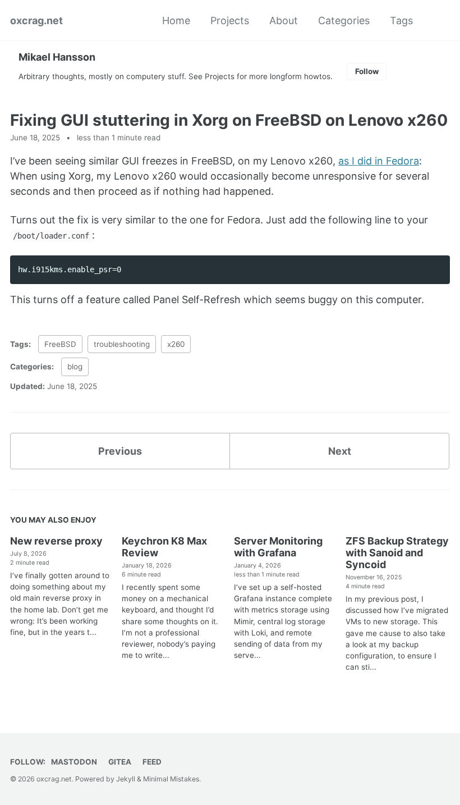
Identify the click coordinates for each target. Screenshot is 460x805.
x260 (176, 344)
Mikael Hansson (57, 57)
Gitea (119, 761)
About (283, 20)
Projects (229, 20)
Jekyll (125, 779)
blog (74, 366)
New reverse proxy (56, 541)
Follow (367, 71)
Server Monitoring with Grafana (278, 547)
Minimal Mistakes (171, 779)
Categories (344, 20)
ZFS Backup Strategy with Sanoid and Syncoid (397, 552)
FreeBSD (60, 344)
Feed (152, 761)
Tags (401, 20)
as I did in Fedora (378, 161)
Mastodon (74, 761)
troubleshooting (122, 344)
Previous (120, 451)
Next (339, 451)
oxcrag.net (36, 20)
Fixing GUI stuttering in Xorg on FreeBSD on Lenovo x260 (229, 120)
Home (176, 20)
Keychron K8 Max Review (164, 547)
